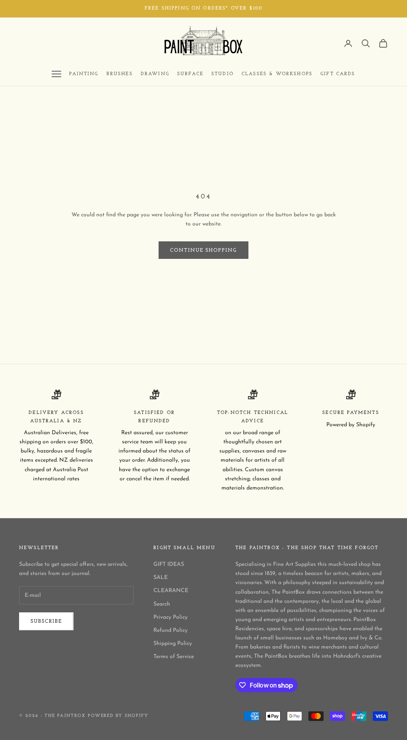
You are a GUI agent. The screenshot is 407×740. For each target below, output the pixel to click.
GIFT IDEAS (168, 564)
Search (161, 604)
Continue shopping (203, 250)
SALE (160, 578)
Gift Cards (337, 74)
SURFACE (190, 74)
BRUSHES (120, 74)
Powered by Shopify (118, 716)
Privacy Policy (170, 617)
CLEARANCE (170, 591)
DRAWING (155, 74)
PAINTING (83, 74)
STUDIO (222, 74)
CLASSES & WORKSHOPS (277, 74)
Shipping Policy (172, 644)
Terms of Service (173, 657)
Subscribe (46, 621)
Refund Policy (170, 630)
